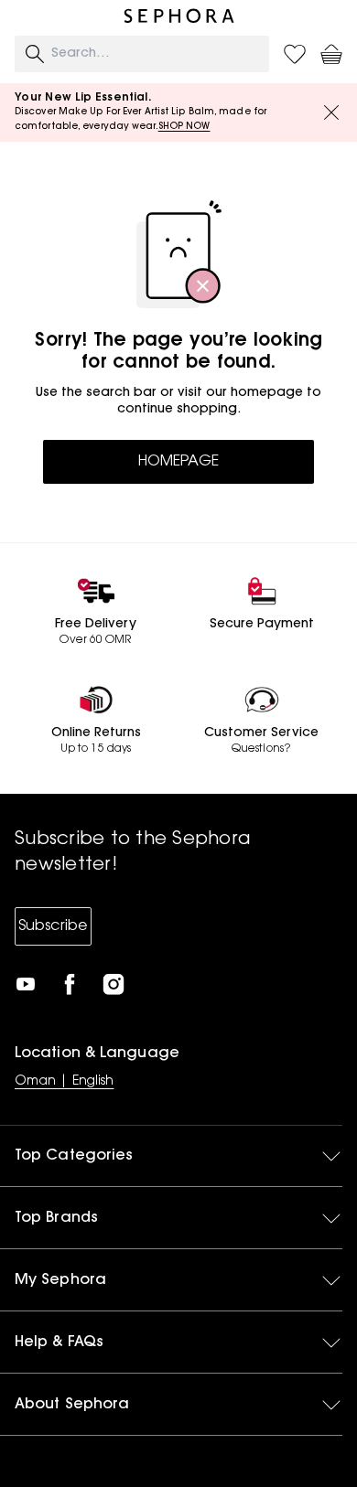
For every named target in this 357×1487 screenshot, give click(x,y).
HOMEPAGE (178, 462)
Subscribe (53, 926)
